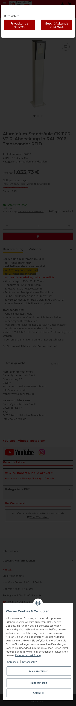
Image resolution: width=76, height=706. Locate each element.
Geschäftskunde (56, 24)
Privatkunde (19, 24)
